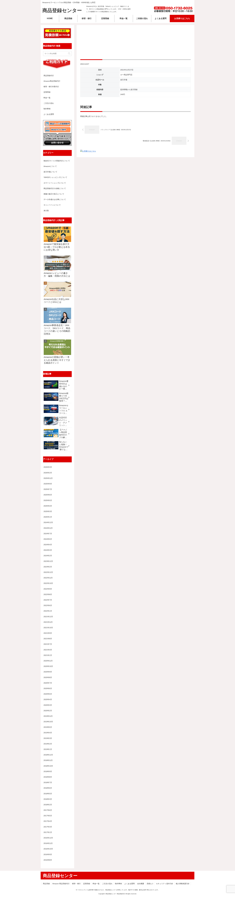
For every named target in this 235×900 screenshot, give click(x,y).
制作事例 (47, 109)
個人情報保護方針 (182, 884)
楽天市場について (50, 172)
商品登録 (46, 884)
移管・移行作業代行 (51, 87)
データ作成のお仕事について (55, 199)
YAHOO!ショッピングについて (55, 177)
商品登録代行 (49, 76)
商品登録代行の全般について (55, 188)
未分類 (46, 211)
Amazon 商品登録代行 (61, 884)
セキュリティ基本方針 (164, 884)
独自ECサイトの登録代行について (57, 161)
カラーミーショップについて (55, 183)
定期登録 (47, 92)
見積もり (150, 884)
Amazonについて (50, 166)
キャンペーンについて (52, 205)
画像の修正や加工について (54, 194)
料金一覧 (47, 98)
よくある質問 (49, 114)
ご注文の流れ (49, 103)
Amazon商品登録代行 (52, 81)
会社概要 (140, 884)
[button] (69, 53)
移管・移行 (76, 884)
